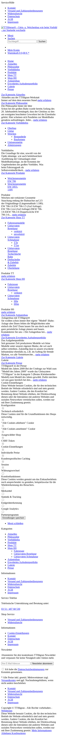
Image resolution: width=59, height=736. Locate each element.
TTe (16, 242)
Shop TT (12, 545)
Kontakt (12, 8)
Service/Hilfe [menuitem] (22, 12)
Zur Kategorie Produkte (13, 173)
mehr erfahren (44, 100)
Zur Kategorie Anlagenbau (14, 315)
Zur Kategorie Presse (11, 363)
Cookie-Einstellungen (18, 633)
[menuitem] (33, 8)
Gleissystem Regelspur (14, 227)
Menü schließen (15, 523)
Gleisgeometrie (15, 142)
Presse (11, 568)
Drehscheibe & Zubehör (14, 261)
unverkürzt (19, 234)
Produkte (12, 542)
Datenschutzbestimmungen (31, 669)
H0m (16, 304)
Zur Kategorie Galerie (12, 357)
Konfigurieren (19, 733)
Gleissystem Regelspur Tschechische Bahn (14, 252)
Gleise (11, 131)
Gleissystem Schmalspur (14, 238)
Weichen (12, 133)
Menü (10, 35)
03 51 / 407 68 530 (10, 609)
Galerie (11, 565)
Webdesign (6, 710)
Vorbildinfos (14, 539)
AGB (10, 19)
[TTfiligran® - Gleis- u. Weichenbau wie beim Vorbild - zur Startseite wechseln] (29, 30)
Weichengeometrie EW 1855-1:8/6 (17, 187)
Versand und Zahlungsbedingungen (25, 10)
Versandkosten (8, 680)
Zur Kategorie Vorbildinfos (14, 122)
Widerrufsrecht (15, 13)
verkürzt (18, 231)
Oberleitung (13, 268)
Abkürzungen (14, 145)
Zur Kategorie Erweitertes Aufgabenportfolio (23, 337)
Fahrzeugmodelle (16, 223)
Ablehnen (6, 733)
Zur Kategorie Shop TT (13, 217)
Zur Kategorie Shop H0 (13, 279)
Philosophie (13, 537)
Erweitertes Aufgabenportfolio (23, 562)
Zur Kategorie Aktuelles (13, 94)
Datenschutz (14, 16)
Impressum (13, 22)
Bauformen (19, 139)
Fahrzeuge (13, 284)
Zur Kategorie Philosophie (14, 103)
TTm (16, 245)
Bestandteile (20, 136)
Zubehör (12, 265)
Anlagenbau (14, 559)
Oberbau (12, 128)
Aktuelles (12, 534)
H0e (16, 301)
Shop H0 (12, 548)
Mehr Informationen (42, 730)
